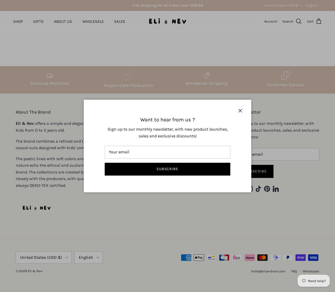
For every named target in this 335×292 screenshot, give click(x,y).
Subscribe (167, 169)
